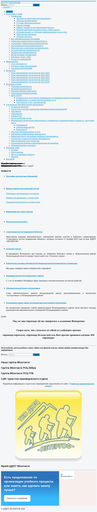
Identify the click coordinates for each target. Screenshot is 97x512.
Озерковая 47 (22, 125)
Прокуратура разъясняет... (17, 222)
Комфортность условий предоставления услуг (36, 100)
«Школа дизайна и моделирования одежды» (35, 27)
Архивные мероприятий (21, 68)
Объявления (16, 16)
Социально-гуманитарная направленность (29, 43)
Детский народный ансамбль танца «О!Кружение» (38, 30)
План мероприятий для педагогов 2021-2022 (30, 73)
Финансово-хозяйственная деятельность (28, 134)
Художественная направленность (25, 50)
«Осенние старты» (13, 249)
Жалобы (14, 157)
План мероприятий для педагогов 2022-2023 (30, 75)
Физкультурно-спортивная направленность (29, 48)
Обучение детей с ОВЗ (21, 57)
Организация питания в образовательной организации (34, 143)
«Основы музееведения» (26, 21)
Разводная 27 (21, 129)
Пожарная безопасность (21, 89)
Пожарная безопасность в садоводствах (23, 202)
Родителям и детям (14, 14)
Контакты (10, 159)
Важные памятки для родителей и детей (22, 188)
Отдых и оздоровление (21, 59)
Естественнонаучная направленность (27, 46)
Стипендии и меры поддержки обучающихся (30, 139)
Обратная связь (12, 148)
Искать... (5, 5)
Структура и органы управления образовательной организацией (39, 109)
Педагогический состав (21, 118)
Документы (16, 111)
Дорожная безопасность (21, 86)
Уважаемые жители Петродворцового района (25, 276)
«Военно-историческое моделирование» (33, 18)
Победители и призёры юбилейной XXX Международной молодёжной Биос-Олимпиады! (41, 263)
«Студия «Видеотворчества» (28, 23)
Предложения (17, 152)
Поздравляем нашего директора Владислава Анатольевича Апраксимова (36, 303)
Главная (9, 12)
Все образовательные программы (25, 39)
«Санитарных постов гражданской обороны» (24, 232)
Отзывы (14, 150)
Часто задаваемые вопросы (22, 154)
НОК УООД (16, 95)
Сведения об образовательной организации (25, 105)
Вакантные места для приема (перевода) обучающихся (34, 136)
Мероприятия (12, 61)
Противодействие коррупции (24, 91)
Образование (16, 114)
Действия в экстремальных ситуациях (22, 193)
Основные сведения (19, 107)
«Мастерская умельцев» (26, 34)
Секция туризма (23, 25)
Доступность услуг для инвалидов (31, 102)
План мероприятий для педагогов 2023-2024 (30, 77)
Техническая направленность (23, 52)
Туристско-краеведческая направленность (29, 41)
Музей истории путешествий (23, 55)
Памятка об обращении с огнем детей (22, 198)
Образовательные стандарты (23, 145)
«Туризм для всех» (24, 37)
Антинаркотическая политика (24, 93)
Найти (36, 5)
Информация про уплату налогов (19, 211)
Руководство (16, 116)
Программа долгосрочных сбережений (21, 176)
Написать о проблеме (17, 498)
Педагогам (10, 71)
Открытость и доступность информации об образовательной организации (48, 98)
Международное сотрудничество (25, 141)
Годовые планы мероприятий (24, 66)
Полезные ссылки (13, 84)
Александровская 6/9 (25, 127)
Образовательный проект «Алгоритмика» (23, 288)
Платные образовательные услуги (25, 132)
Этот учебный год (19, 64)
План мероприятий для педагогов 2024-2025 (30, 80)
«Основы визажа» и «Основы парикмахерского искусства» (41, 32)
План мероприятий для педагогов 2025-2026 (30, 82)
